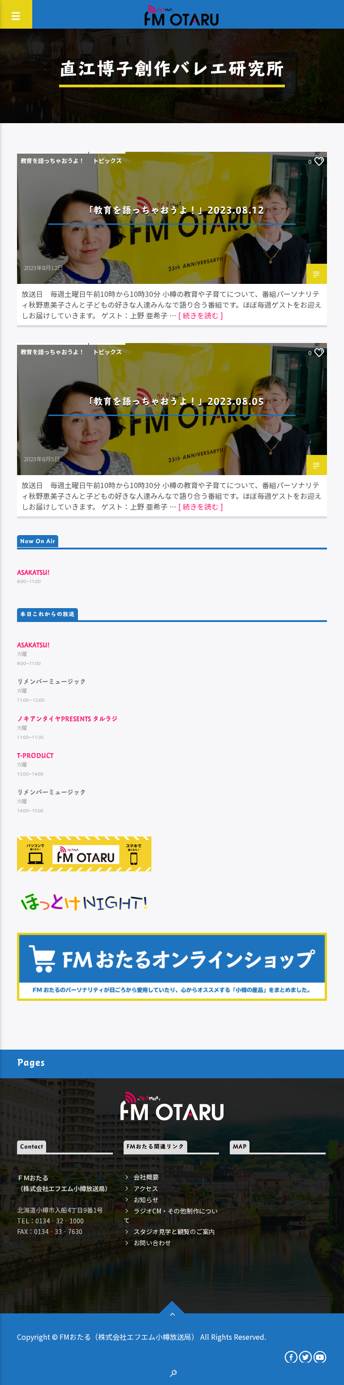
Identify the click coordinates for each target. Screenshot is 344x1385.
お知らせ (146, 1199)
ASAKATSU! (33, 572)
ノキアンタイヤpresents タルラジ (67, 718)
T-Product (35, 755)
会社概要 (146, 1176)
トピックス (107, 160)
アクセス (145, 1188)
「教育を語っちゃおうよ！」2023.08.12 (174, 210)
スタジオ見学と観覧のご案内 (174, 1231)
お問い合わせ (152, 1242)
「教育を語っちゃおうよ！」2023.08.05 (174, 401)
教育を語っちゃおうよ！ (53, 160)
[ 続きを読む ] (200, 315)
